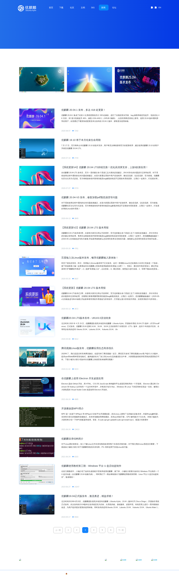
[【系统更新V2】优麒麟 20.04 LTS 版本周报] (36, 236)
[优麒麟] (27, 8)
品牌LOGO (156, 574)
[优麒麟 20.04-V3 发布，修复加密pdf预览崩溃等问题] (36, 206)
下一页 (121, 530)
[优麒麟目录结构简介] (36, 447)
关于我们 (149, 574)
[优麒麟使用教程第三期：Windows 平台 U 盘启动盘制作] (36, 474)
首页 (51, 7)
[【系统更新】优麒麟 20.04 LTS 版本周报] (36, 296)
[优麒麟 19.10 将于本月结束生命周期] (36, 148)
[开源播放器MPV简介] (36, 417)
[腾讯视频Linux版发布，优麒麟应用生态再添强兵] (36, 357)
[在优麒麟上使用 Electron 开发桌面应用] (36, 387)
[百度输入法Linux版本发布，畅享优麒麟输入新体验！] (36, 266)
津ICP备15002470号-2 (55, 574)
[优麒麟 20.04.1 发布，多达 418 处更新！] (36, 118)
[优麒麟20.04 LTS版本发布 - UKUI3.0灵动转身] (36, 326)
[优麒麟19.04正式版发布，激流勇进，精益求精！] (36, 504)
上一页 (58, 530)
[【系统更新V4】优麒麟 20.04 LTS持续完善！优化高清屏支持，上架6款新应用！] (36, 176)
